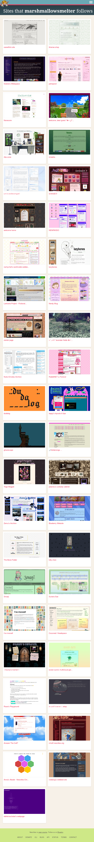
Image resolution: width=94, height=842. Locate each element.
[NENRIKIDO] (69, 215)
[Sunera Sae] (69, 581)
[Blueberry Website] (69, 508)
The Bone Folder (10, 559)
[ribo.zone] (24, 142)
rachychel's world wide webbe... (16, 267)
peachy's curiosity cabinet (59, 486)
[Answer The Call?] (24, 728)
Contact (73, 837)
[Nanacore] (24, 105)
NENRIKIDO (54, 230)
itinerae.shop (54, 47)
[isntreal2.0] (69, 178)
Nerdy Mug (53, 303)
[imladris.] (69, 142)
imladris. (52, 157)
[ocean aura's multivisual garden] (69, 655)
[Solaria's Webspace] (24, 68)
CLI (36, 837)
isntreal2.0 (53, 193)
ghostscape (8, 450)
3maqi (6, 596)
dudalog (7, 413)
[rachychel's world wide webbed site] (24, 252)
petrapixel (53, 83)
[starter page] (24, 325)
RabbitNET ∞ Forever (57, 376)
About (20, 837)
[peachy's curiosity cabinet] (69, 471)
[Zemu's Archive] (24, 508)
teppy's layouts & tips (57, 413)
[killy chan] (69, 545)
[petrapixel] (69, 68)
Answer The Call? (11, 743)
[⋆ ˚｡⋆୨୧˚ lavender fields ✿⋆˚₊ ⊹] (69, 325)
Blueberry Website (56, 523)
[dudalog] (24, 398)
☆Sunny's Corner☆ (11, 669)
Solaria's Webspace (12, 83)
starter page (8, 340)
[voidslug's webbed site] (69, 764)
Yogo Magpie (9, 486)
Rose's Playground (11, 706)
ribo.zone (7, 157)
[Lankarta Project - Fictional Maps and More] (24, 288)
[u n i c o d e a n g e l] (24, 178)
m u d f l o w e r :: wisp (58, 706)
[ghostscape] (24, 435)
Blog (42, 837)
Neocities (33, 832)
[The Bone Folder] (24, 545)
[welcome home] (24, 215)
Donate (28, 837)
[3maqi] (24, 581)
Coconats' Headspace (58, 633)
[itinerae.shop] (69, 32)
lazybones (53, 267)
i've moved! (8, 633)
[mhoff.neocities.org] (69, 728)
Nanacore (8, 120)
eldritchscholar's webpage (14, 816)
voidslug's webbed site (58, 779)
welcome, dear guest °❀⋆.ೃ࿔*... (61, 120)
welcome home (10, 230)
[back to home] (4, 3)
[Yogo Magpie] (24, 471)
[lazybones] (69, 252)
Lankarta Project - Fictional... (15, 303)
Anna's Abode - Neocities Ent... (16, 779)
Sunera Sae (53, 596)
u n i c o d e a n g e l (12, 193)
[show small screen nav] (91, 2)
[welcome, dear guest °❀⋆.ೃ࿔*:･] (69, 105)
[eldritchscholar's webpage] (24, 801)
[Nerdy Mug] (69, 288)
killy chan (52, 559)
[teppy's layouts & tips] (69, 398)
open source (42, 832)
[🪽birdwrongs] (69, 435)
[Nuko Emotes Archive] (24, 361)
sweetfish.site (9, 47)
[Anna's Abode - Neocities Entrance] (24, 764)
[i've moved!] (24, 618)
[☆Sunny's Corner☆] (24, 655)
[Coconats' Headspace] (69, 618)
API (48, 837)
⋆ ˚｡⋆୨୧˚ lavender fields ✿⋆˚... (61, 340)
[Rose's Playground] (24, 691)
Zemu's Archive (10, 523)
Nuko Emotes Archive (12, 376)
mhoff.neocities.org (56, 743)
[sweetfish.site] (24, 32)
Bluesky (60, 832)
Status (55, 837)
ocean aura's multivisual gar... (60, 669)
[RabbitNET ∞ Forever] (69, 361)
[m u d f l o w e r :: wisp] (69, 691)
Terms (64, 837)
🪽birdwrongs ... (55, 450)
